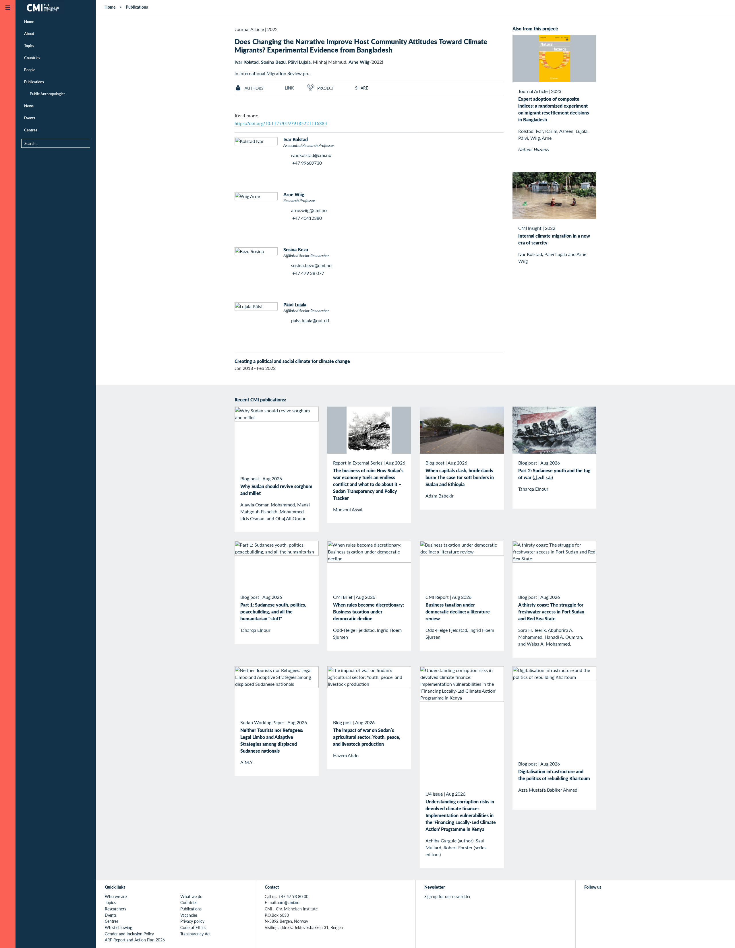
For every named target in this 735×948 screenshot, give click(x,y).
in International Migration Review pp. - (273, 73)
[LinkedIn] (627, 899)
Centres (30, 130)
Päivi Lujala (299, 62)
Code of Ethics (193, 927)
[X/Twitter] (587, 899)
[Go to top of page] (722, 936)
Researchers (115, 909)
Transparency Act (195, 934)
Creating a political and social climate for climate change (292, 361)
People (29, 69)
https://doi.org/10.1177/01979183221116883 (281, 123)
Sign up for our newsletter (447, 896)
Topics (29, 45)
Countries (32, 57)
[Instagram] (614, 899)
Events (29, 118)
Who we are (116, 896)
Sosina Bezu (273, 62)
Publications (34, 81)
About (29, 33)
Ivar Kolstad (247, 62)
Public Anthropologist (47, 93)
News (29, 105)
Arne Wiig (359, 62)
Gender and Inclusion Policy (129, 934)
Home (29, 21)
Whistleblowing (118, 927)
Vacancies (189, 915)
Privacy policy (192, 921)
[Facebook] (601, 899)
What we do (191, 896)
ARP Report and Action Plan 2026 (135, 940)
